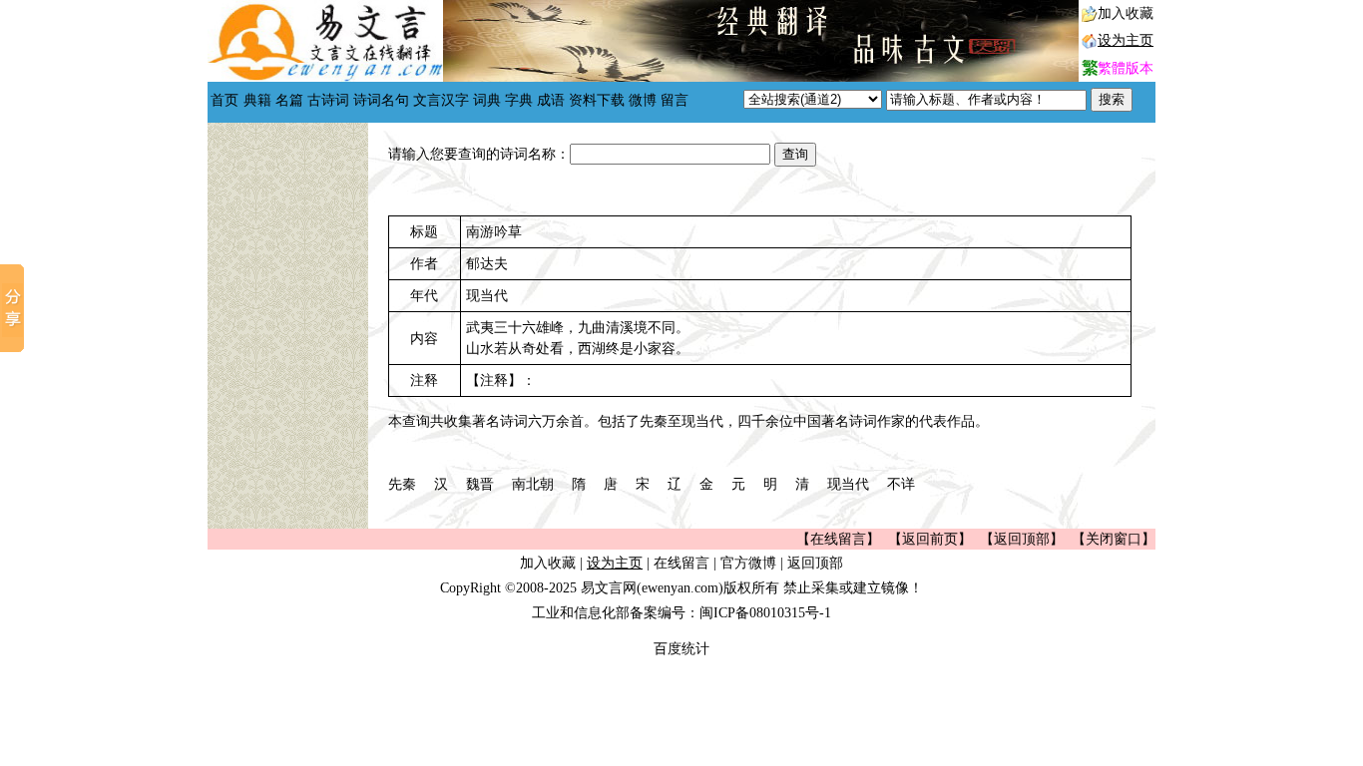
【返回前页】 (930, 539)
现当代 (848, 484)
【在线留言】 (838, 539)
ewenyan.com (680, 587)
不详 (901, 484)
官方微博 (748, 563)
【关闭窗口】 (1113, 539)
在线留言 (681, 563)
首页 (224, 100)
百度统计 (681, 648)
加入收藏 (1125, 13)
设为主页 (1125, 40)
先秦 (402, 484)
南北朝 (533, 484)
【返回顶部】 (1022, 539)
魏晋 (480, 484)
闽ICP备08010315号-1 (765, 612)
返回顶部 (815, 563)
